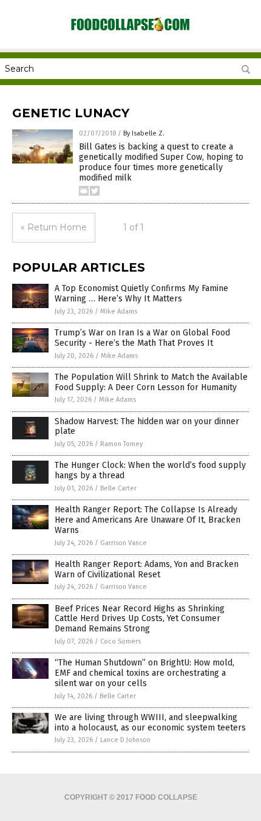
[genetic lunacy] (130, 30)
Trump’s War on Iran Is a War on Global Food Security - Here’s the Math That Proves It (142, 338)
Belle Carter (118, 488)
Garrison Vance (123, 543)
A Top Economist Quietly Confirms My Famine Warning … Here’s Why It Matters (141, 293)
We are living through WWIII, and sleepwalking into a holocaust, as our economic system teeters (150, 722)
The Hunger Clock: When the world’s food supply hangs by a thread (150, 470)
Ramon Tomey (121, 444)
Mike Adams (118, 311)
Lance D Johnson (125, 740)
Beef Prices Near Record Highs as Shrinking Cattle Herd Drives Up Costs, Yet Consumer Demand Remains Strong (140, 618)
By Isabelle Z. (143, 133)
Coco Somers (120, 641)
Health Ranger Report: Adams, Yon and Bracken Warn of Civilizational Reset (147, 569)
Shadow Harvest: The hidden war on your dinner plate (147, 426)
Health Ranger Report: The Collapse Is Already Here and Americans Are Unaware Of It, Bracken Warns (147, 519)
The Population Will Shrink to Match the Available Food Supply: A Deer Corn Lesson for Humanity (151, 382)
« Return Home (54, 227)
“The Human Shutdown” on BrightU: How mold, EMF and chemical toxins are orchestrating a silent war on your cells (144, 673)
